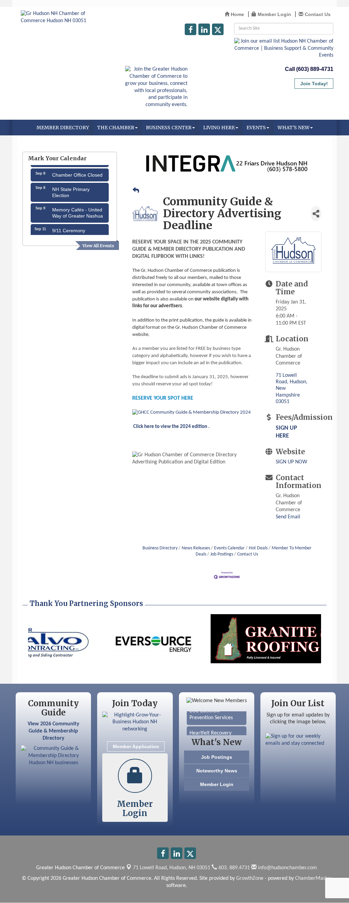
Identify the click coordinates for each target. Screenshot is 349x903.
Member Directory (62, 127)
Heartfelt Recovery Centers (210, 732)
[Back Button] (136, 191)
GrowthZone (249, 878)
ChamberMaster (313, 878)
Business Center (169, 127)
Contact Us (247, 554)
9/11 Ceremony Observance (68, 228)
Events (256, 127)
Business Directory (160, 548)
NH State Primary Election (71, 187)
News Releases (196, 548)
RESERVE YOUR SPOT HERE (162, 398)
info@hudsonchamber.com (287, 868)
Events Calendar (229, 548)
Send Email (288, 517)
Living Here (219, 127)
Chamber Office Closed (77, 169)
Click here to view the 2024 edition (169, 426)
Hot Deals (258, 548)
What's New (293, 127)
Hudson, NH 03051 (171, 868)
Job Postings (221, 554)
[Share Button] (315, 213)
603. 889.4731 (233, 868)
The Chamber (115, 127)
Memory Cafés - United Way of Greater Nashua (77, 207)
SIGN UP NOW (291, 462)
